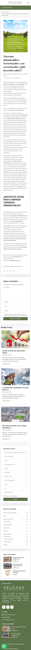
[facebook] (3, 607)
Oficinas (5, 531)
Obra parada (6, 527)
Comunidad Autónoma (10, 464)
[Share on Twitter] (8, 271)
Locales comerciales (8, 519)
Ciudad (6, 468)
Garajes (5, 516)
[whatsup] (7, 607)
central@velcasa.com (9, 619)
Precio (6, 484)
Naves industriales (7, 524)
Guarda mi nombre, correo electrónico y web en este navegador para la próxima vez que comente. (15, 315)
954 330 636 (7, 617)
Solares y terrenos (7, 534)
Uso (6, 488)
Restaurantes (7, 521)
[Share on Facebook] (4, 271)
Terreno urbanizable (8, 539)
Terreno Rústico (7, 536)
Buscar (15, 499)
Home (2, 11)
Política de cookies (13, 648)
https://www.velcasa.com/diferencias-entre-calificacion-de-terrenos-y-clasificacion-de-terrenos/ (14, 135)
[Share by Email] (14, 271)
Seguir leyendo (5, 363)
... (19, 361)
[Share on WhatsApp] (11, 271)
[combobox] (15, 456)
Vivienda (5, 544)
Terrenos (7, 11)
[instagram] (12, 607)
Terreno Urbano (7, 541)
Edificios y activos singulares (10, 512)
